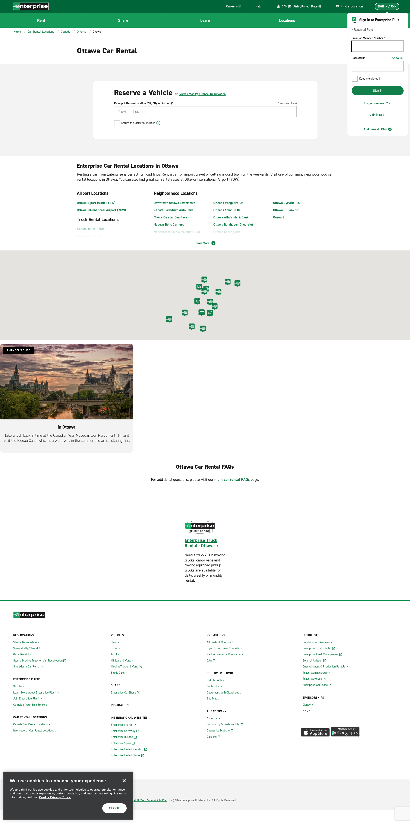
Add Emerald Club (375, 129)
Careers (235, 7)
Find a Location (352, 6)
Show (395, 58)
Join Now (376, 115)
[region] (68, 796)
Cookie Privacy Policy (55, 797)
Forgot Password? (376, 103)
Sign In (377, 91)
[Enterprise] (31, 6)
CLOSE (114, 808)
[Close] (124, 780)
